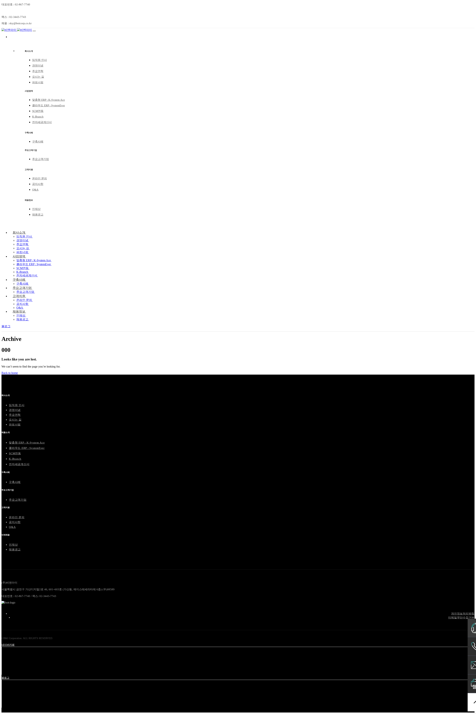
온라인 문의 (39, 178)
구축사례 (37, 141)
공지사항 (37, 184)
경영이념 (37, 65)
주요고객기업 (40, 159)
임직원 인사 (39, 59)
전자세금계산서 (42, 122)
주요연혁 (37, 71)
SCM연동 (38, 111)
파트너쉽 (37, 82)
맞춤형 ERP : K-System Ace (48, 99)
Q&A (35, 189)
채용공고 (37, 214)
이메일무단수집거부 (461, 617)
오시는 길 (38, 76)
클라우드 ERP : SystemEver (48, 105)
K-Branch (38, 116)
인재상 (36, 209)
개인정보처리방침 (463, 613)
